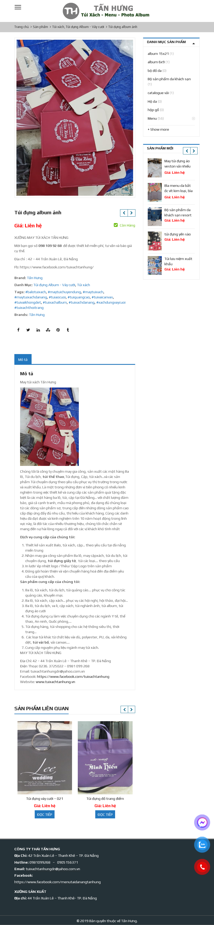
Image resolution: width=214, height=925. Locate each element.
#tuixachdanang (81, 302)
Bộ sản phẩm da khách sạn (169, 79)
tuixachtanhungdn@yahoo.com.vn (53, 869)
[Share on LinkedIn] (38, 330)
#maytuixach (93, 292)
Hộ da (152, 101)
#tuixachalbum (55, 302)
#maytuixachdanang (30, 297)
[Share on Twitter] (28, 330)
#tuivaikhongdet (27, 302)
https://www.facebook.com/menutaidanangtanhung (57, 882)
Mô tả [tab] (23, 359)
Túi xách (83, 285)
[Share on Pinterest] (58, 330)
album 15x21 (158, 53)
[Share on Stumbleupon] (48, 330)
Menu (152, 118)
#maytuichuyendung (64, 292)
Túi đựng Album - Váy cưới (54, 285)
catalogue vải (158, 93)
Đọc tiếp (44, 814)
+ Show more (158, 129)
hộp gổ (153, 110)
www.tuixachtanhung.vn (55, 682)
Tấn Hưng (35, 278)
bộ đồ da (155, 70)
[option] (74, 118)
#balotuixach (35, 292)
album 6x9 (156, 62)
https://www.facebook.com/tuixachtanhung (73, 676)
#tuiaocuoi (57, 297)
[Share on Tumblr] (68, 330)
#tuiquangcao (79, 297)
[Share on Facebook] (18, 330)
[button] (130, 193)
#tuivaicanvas (102, 297)
